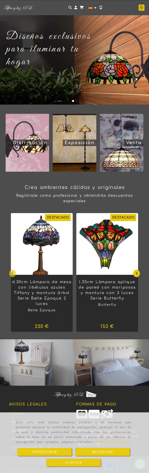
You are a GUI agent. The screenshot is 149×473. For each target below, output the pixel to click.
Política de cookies (112, 442)
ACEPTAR (73, 462)
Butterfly (107, 305)
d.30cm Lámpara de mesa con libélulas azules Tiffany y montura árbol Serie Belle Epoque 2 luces (41, 293)
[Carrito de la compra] (81, 7)
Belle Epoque (42, 310)
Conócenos (20, 76)
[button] (75, 7)
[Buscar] (70, 7)
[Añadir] (46, 244)
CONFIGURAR (44, 452)
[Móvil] (100, 7)
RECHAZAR (102, 452)
